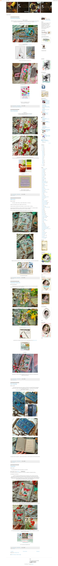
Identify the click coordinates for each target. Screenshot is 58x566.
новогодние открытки (44, 202)
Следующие (12, 551)
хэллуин (43, 231)
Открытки (14, 195)
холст (13, 278)
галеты (43, 176)
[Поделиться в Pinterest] (24, 105)
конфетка (43, 190)
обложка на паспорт (44, 203)
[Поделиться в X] (23, 105)
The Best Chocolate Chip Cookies (46, 127)
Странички (43, 219)
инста (42, 186)
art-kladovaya (28, 84)
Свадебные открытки (44, 216)
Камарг (43, 187)
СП (42, 218)
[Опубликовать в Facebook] (24, 461)
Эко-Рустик (43, 233)
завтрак (43, 184)
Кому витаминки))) (14, 110)
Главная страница (9, 14)
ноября (43, 152)
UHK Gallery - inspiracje (45, 121)
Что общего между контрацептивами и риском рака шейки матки (45, 119)
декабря (43, 151)
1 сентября (43, 169)
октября (43, 153)
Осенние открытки (44, 204)
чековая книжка (44, 232)
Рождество (43, 214)
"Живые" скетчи (44, 168)
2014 (43, 150)
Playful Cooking (44, 105)
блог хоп (43, 173)
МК (42, 199)
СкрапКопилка (44, 217)
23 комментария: (18, 547)
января (43, 163)
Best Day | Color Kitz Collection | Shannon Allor (48, 136)
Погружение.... (13, 466)
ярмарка (43, 234)
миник (43, 198)
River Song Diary (13, 384)
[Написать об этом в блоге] (22, 105)
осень (42, 205)
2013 (43, 164)
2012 (43, 165)
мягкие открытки (44, 201)
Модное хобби (35, 340)
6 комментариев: (18, 194)
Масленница (43, 197)
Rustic (43, 236)
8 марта (43, 170)
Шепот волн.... (13, 199)
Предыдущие (37, 551)
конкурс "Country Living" (45, 189)
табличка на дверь (44, 220)
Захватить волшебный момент (46, 129)
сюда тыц (35, 21)
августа (43, 155)
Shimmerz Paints (44, 134)
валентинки (43, 175)
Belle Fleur (18, 471)
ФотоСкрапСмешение (44, 227)
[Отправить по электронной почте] (21, 105)
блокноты (14, 548)
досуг (42, 183)
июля (42, 156)
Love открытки (44, 235)
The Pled (43, 117)
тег (42, 221)
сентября (43, 154)
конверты (43, 188)
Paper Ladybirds (26, 23)
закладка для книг (44, 185)
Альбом (43, 171)
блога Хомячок (30, 114)
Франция (43, 229)
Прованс (43, 212)
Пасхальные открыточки (15, 282)
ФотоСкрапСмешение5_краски (45, 228)
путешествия (43, 213)
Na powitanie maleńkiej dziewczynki (47, 114)
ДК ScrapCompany (44, 182)
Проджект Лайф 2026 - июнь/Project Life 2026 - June (48, 131)
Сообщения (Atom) (16, 552)
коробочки (43, 191)
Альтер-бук (43, 172)
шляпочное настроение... (15, 18)
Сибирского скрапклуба (28, 44)
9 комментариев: (18, 277)
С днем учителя (44, 215)
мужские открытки (44, 200)
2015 (43, 149)
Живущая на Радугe (44, 99)
